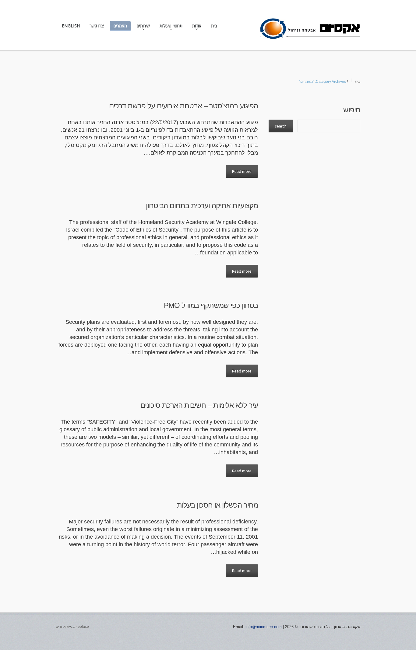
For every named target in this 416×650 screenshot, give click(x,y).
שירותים (145, 27)
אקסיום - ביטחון (347, 626)
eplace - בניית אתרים (72, 626)
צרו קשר (97, 26)
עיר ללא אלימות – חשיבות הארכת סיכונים (199, 405)
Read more (242, 171)
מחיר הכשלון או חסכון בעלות (217, 505)
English (71, 26)
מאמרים (120, 26)
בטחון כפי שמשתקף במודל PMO (211, 305)
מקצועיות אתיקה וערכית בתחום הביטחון (202, 205)
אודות (198, 27)
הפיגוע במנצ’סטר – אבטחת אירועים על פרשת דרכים (183, 106)
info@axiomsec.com (263, 626)
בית (214, 26)
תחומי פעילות (173, 27)
